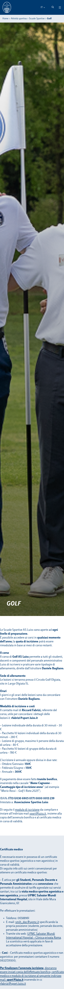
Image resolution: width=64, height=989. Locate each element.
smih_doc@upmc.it (27, 922)
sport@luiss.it (37, 813)
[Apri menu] (60, 7)
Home (5, 18)
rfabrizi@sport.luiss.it (13, 983)
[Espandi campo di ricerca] (52, 7)
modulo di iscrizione (27, 809)
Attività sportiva (19, 18)
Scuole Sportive (37, 18)
